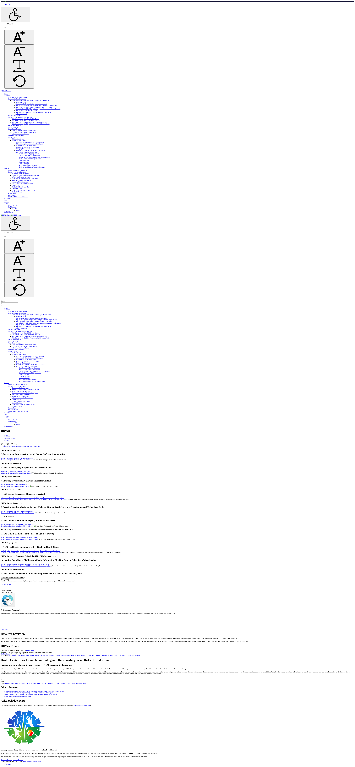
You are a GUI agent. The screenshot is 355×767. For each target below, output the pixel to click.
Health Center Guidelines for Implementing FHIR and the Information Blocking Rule (25, 564)
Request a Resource (6, 760)
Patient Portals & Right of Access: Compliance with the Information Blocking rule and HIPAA (32, 694)
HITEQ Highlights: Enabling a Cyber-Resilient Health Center (19, 537)
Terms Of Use (36, 761)
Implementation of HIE (68, 655)
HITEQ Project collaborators (81, 705)
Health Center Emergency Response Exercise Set (15, 484)
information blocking (35, 683)
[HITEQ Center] (6, 91)
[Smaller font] (19, 51)
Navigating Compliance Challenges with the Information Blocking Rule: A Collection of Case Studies (30, 551)
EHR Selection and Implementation (18, 655)
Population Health (80, 655)
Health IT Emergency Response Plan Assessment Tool (17, 458)
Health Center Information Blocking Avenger (17, 696)
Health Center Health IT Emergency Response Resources (17, 511)
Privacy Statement (27, 761)
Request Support (6, 584)
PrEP (43, 683)
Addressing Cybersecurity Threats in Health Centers (16, 471)
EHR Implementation (36, 655)
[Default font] (19, 81)
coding (13, 683)
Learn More (4, 629)
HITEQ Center (5, 654)
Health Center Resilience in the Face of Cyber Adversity (17, 524)
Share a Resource (18, 760)
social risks (82, 683)
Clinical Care (19, 683)
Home (6, 435)
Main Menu (7, 4)
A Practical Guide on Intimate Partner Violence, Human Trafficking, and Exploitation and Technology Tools (32, 498)
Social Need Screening (60, 683)
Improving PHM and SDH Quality (111, 655)
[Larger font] (19, 37)
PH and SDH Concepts (93, 655)
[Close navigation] (1, 305)
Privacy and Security (128, 655)
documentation (49, 683)
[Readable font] (19, 66)
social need (26, 683)
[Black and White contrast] (5, 236)
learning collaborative (73, 683)
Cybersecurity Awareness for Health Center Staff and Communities (20, 446)
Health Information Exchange (51, 655)
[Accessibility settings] (15, 14)
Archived (137, 655)
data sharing (7, 683)
